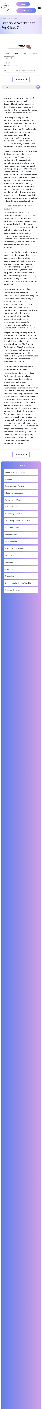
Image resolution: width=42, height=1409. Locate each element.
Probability (9, 576)
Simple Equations (12, 534)
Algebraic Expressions (14, 493)
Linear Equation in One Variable (18, 583)
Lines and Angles (12, 527)
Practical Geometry (13, 590)
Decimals (9, 562)
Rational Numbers (12, 507)
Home (3, 18)
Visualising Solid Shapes (15, 472)
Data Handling (11, 541)
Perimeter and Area (13, 500)
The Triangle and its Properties (17, 521)
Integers (8, 555)
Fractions (9, 569)
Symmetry (9, 479)
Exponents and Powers (14, 486)
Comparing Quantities (14, 514)
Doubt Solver (26, 10)
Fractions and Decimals (14, 548)
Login (23, 4)
